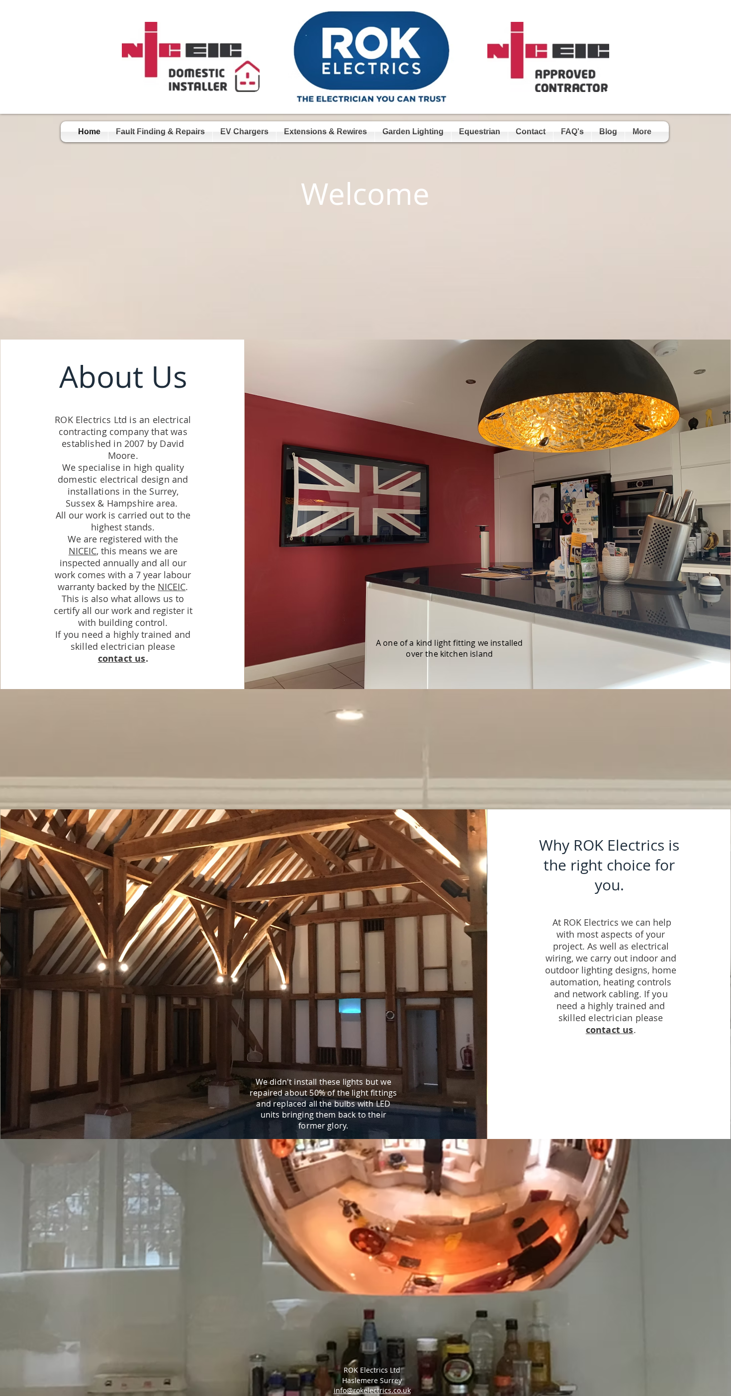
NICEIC (82, 551)
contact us (122, 658)
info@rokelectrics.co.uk (372, 1390)
